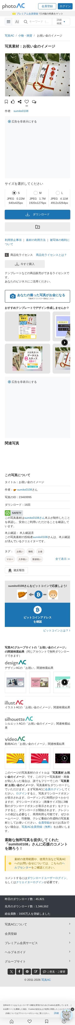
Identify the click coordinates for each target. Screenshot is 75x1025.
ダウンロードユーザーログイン (46, 878)
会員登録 (44, 822)
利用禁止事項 (13, 240)
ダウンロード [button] (41, 214)
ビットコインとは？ (56, 630)
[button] (47, 6)
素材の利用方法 (36, 240)
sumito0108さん (34, 517)
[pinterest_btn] (27, 972)
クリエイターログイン (30, 882)
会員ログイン (53, 789)
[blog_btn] (36, 972)
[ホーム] (11, 1021)
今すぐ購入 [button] (28, 264)
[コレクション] (46, 1021)
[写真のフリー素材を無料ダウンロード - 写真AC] (13, 6)
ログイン (21, 793)
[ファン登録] (30, 1021)
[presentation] (64, 682)
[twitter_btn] (11, 972)
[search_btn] (25, 21)
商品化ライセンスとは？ (51, 254)
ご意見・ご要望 (55, 971)
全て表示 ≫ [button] (62, 558)
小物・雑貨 (25, 35)
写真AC (9, 35)
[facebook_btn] (19, 972)
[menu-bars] (8, 21)
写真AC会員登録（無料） (37, 826)
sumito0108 (21, 111)
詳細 (56, 1013)
